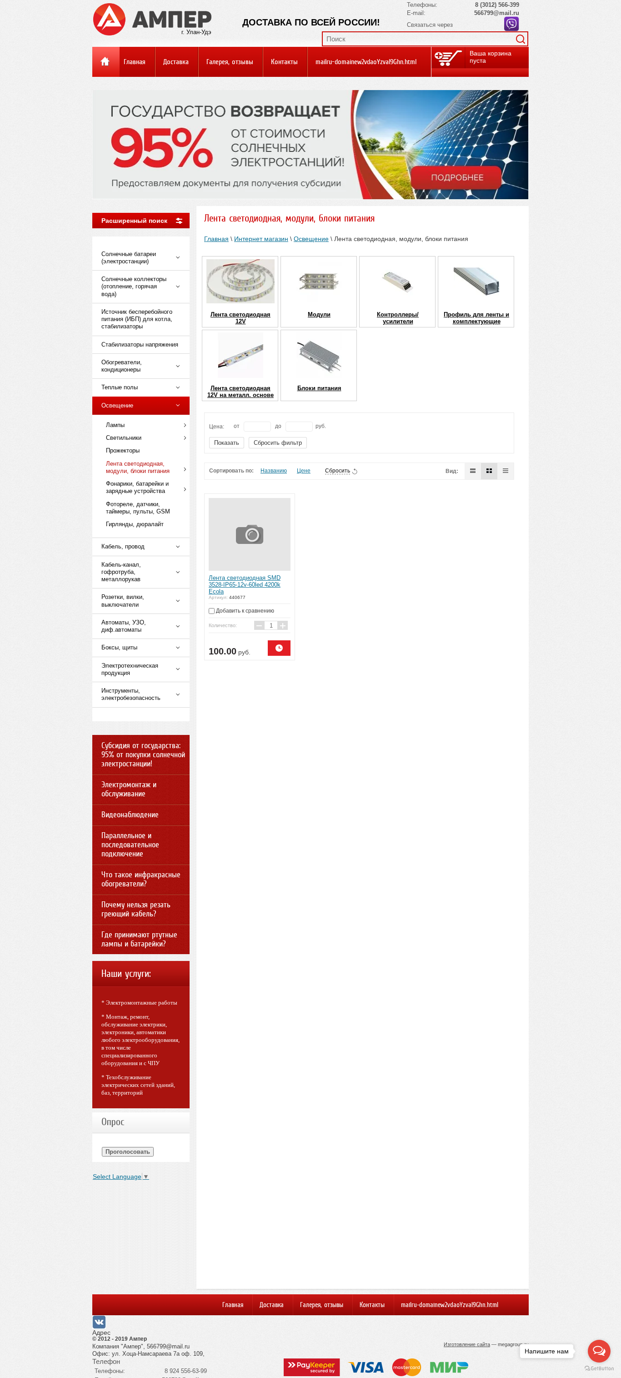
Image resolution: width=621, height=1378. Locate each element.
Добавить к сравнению (244, 611)
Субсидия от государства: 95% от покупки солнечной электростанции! (143, 754)
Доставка (176, 62)
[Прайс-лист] (505, 471)
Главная (134, 62)
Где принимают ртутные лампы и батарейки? (139, 939)
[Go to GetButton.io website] (599, 1369)
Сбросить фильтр (278, 442)
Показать (226, 442)
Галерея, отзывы (229, 62)
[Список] (473, 471)
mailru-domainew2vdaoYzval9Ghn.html (366, 62)
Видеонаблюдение (130, 814)
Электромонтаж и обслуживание (128, 789)
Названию (273, 471)
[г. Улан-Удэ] (152, 18)
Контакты (284, 62)
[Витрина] (489, 471)
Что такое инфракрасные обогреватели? (140, 879)
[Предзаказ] (279, 648)
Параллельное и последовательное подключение (130, 844)
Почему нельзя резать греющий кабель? (135, 909)
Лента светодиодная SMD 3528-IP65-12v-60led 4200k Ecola (244, 584)
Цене (303, 471)
